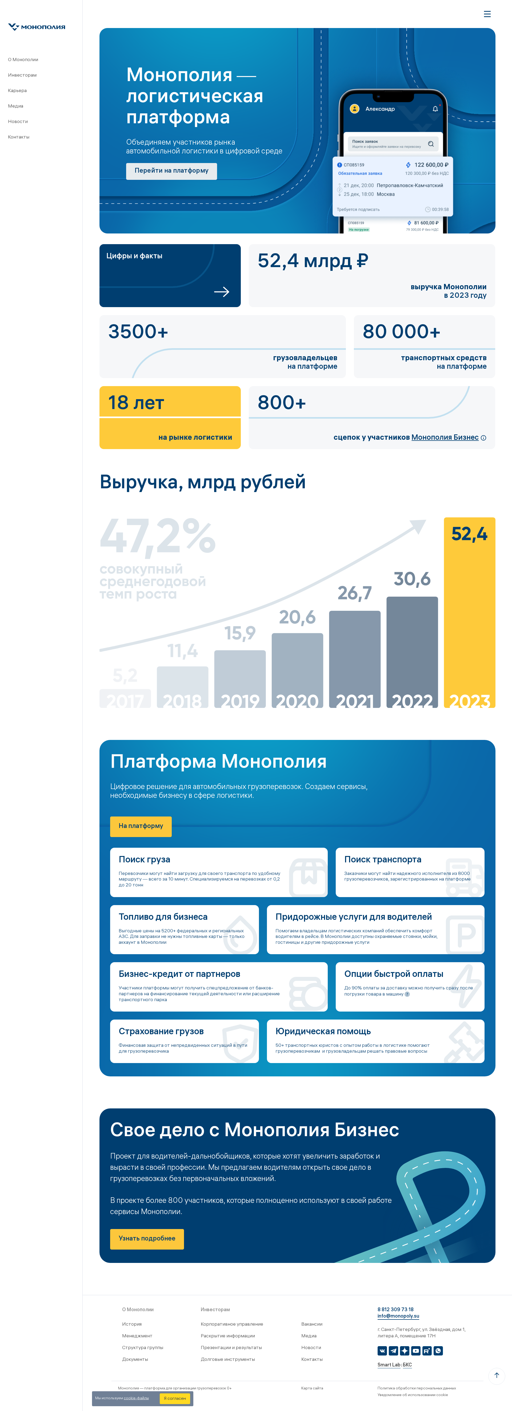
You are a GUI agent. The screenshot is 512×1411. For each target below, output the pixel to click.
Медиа (15, 106)
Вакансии (311, 1324)
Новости (18, 122)
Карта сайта (312, 1389)
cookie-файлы (136, 1399)
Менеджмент (137, 1336)
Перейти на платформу (172, 171)
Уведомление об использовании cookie (413, 1395)
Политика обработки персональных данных (417, 1389)
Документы (135, 1359)
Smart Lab (389, 1365)
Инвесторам (22, 75)
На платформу (141, 826)
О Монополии (23, 60)
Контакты (18, 137)
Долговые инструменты (228, 1359)
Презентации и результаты (231, 1348)
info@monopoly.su (398, 1316)
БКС (407, 1365)
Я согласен (175, 1399)
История (132, 1324)
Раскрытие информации (228, 1336)
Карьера (17, 91)
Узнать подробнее (147, 1239)
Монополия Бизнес (445, 438)
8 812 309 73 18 (396, 1310)
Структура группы (142, 1348)
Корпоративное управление (232, 1324)
